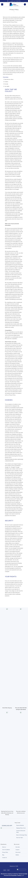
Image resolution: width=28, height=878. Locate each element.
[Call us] (16, 863)
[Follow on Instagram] (10, 863)
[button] (2, 4)
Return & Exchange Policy (21, 834)
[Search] (4, 4)
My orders (18, 847)
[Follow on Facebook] (8, 863)
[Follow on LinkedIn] (18, 863)
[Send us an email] (14, 863)
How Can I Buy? (19, 837)
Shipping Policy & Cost (21, 828)
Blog (3, 854)
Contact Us (4, 857)
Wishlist (17, 854)
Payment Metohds (20, 825)
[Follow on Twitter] (12, 863)
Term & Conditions (6, 849)
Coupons (17, 849)
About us (4, 847)
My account (18, 852)
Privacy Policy (5, 852)
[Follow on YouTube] (20, 863)
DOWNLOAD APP (7, 825)
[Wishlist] (25, 4)
